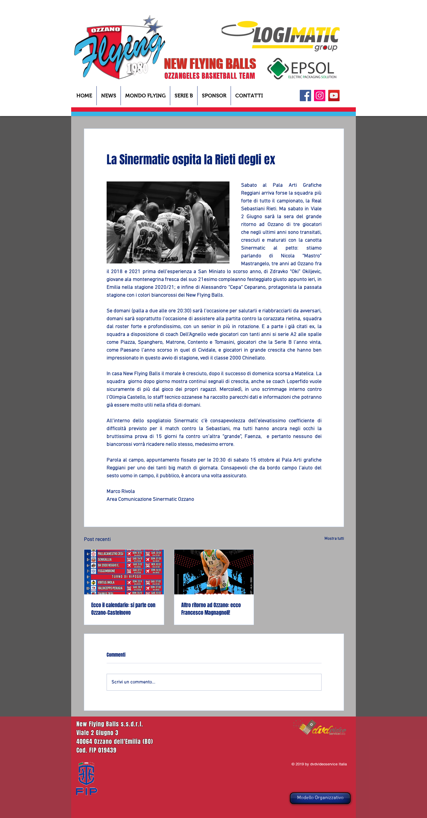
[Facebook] (305, 95)
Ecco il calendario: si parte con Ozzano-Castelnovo (123, 608)
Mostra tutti (334, 538)
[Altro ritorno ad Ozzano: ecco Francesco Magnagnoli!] (214, 572)
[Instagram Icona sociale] (319, 95)
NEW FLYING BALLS (210, 64)
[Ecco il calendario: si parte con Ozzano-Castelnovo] (124, 572)
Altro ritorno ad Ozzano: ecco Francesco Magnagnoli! (211, 608)
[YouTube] (334, 95)
